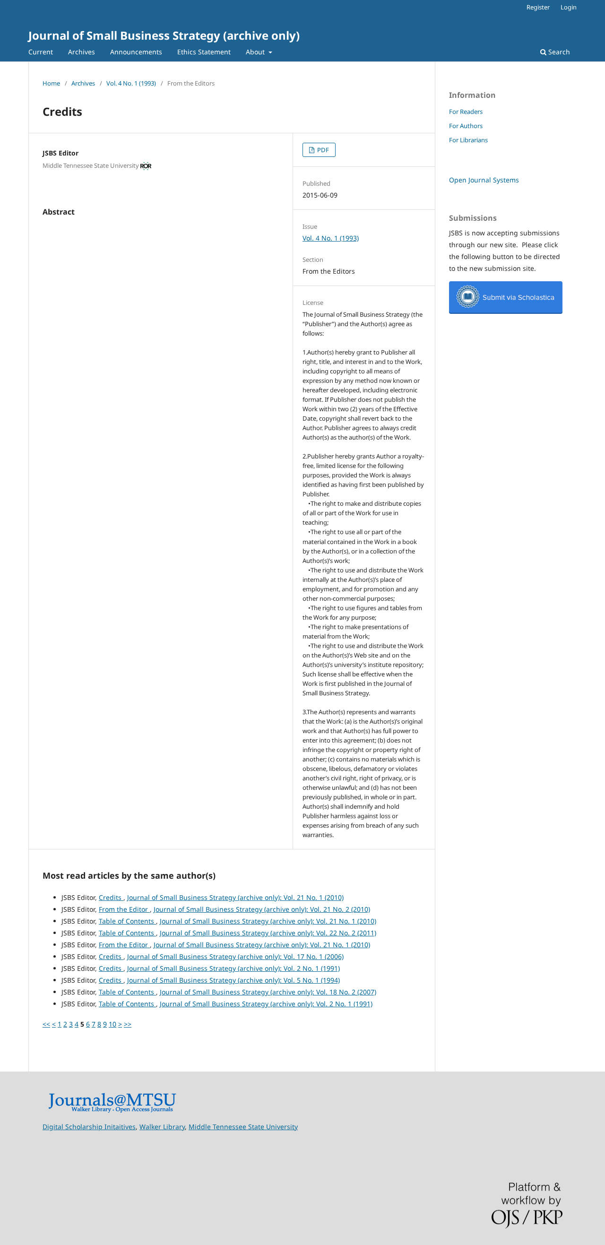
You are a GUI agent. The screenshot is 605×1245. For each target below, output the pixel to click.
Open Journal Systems (484, 179)
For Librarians (468, 140)
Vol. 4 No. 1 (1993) (131, 83)
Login (569, 7)
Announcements (136, 51)
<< (46, 1024)
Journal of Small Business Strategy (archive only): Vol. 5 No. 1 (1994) (233, 980)
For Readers (466, 111)
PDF (322, 150)
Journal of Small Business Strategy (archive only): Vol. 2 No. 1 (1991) (233, 968)
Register (538, 7)
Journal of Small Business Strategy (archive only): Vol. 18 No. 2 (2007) (268, 991)
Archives (81, 51)
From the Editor (124, 909)
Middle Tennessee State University (243, 1126)
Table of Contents (127, 920)
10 (112, 1024)
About (256, 51)
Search (558, 51)
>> (127, 1024)
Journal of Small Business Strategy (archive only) (164, 35)
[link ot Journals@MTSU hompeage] (112, 1110)
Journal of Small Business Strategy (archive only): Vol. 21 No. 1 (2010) (235, 897)
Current (40, 51)
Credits (111, 897)
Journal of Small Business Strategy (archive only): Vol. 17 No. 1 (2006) (235, 956)
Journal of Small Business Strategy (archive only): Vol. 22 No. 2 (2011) (268, 932)
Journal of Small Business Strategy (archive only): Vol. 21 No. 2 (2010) (262, 909)
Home (51, 83)
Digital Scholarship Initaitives (89, 1126)
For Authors (466, 125)
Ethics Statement (204, 51)
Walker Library (162, 1126)
